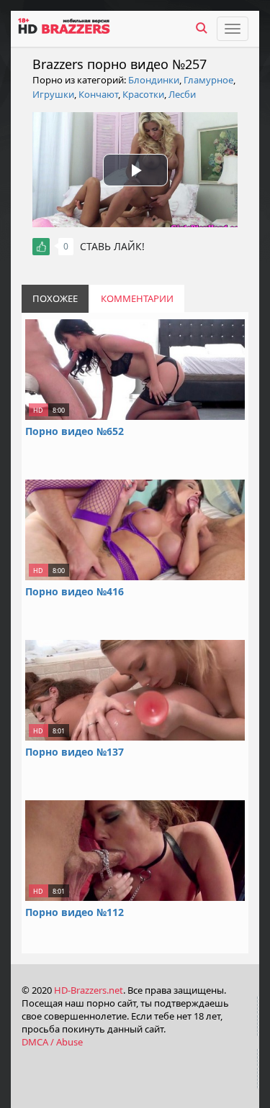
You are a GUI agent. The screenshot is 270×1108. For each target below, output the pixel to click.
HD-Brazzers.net (88, 990)
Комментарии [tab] (137, 298)
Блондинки (153, 79)
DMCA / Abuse (52, 1041)
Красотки (143, 94)
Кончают (98, 94)
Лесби (182, 94)
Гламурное (208, 79)
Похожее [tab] (55, 298)
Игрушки (53, 94)
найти (201, 28)
